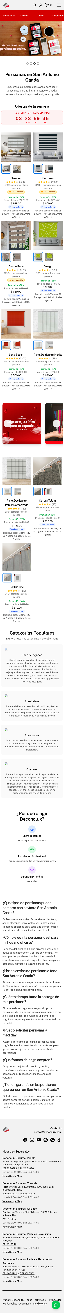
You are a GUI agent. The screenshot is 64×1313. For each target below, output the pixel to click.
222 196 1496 (27, 1168)
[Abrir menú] (59, 5)
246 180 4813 (9, 1193)
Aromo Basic (15, 266)
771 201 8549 (9, 1244)
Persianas (7, 15)
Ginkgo (48, 266)
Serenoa (16, 178)
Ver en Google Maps (12, 1176)
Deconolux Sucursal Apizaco (19, 1208)
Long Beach (16, 354)
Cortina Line (16, 587)
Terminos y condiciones (40, 1301)
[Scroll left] (7, 423)
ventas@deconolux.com (48, 1132)
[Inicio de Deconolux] (5, 5)
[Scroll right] (56, 423)
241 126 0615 (9, 1219)
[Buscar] (34, 5)
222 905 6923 (9, 1168)
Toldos (40, 15)
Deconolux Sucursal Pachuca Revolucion (26, 1234)
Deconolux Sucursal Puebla (18, 1158)
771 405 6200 (9, 1273)
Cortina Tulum (47, 500)
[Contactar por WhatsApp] (56, 1305)
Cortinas (25, 15)
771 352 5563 (27, 1273)
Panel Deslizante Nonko (48, 354)
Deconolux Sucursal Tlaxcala (19, 1183)
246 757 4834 (27, 1193)
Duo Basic (48, 178)
